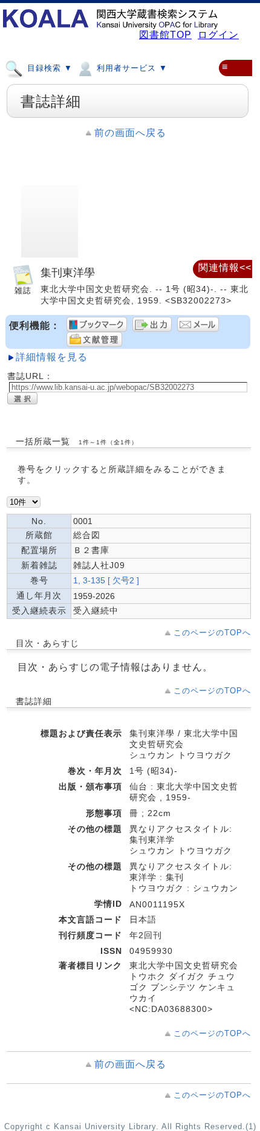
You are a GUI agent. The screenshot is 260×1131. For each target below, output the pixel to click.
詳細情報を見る (52, 357)
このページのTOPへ (212, 632)
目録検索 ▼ (48, 68)
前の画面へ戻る (130, 133)
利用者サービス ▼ (130, 68)
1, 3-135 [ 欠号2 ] (106, 580)
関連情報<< (225, 267)
